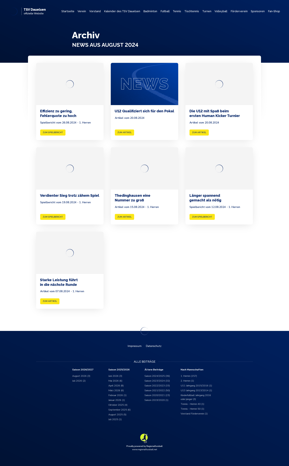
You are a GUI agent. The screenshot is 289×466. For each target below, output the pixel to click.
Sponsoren (258, 11)
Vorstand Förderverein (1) (194, 413)
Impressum (134, 346)
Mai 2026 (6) (115, 380)
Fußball (165, 11)
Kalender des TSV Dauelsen (122, 11)
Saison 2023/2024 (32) (157, 380)
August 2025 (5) (117, 414)
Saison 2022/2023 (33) (157, 385)
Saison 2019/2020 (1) (156, 400)
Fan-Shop (274, 11)
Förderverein (239, 11)
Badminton (150, 11)
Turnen (206, 11)
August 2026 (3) (81, 376)
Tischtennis (191, 11)
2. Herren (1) (187, 380)
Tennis (177, 11)
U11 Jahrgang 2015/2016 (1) (196, 385)
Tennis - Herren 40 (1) (192, 404)
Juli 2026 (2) (79, 380)
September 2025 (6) (119, 409)
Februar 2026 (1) (117, 395)
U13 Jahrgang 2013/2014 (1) (196, 390)
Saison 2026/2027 (82, 369)
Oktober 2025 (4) (117, 405)
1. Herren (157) (189, 376)
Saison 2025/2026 (119, 369)
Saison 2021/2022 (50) (157, 390)
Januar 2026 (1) (116, 400)
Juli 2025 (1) (115, 419)
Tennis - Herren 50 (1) (192, 409)
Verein (82, 11)
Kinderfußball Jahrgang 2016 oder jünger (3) (196, 397)
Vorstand (95, 11)
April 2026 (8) (116, 385)
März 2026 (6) (116, 390)
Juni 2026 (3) (115, 376)
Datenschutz (153, 346)
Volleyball (220, 11)
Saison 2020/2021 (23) (157, 395)
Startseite (67, 11)
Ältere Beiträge (153, 369)
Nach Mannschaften (192, 369)
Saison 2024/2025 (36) (157, 376)
